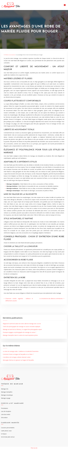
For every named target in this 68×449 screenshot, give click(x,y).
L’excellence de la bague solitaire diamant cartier (17, 357)
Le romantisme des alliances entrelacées (51, 298)
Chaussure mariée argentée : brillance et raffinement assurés (19, 300)
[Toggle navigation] (65, 5)
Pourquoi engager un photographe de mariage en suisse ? (19, 332)
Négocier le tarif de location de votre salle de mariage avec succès (22, 323)
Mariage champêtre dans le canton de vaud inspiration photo (20, 335)
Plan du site (34, 448)
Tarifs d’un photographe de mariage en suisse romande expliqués (21, 326)
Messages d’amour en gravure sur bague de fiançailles (18, 360)
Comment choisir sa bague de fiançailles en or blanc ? (18, 354)
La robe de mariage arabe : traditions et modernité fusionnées (21, 351)
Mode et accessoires (10, 54)
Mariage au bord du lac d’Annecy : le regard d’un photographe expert (22, 329)
